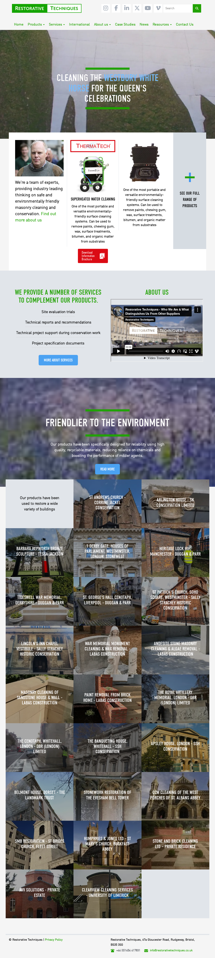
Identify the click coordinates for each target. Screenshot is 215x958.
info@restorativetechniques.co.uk (171, 950)
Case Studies (125, 24)
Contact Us (184, 24)
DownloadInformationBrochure (88, 256)
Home (19, 24)
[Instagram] (105, 8)
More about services (58, 360)
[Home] (48, 8)
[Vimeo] (158, 8)
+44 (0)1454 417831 (128, 950)
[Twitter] (137, 8)
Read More (107, 469)
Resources (161, 24)
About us (101, 24)
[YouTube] (147, 8)
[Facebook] (116, 8)
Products (35, 24)
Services (55, 24)
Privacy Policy (54, 939)
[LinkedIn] (126, 8)
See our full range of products (190, 199)
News (144, 24)
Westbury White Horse (113, 83)
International (79, 24)
